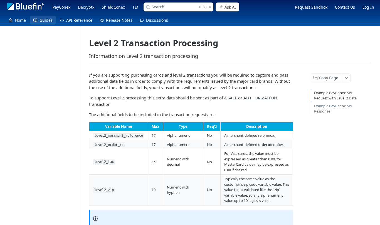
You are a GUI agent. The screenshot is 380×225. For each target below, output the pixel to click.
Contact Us (345, 7)
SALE (232, 98)
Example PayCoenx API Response (333, 108)
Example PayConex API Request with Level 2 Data (335, 95)
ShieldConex (113, 7)
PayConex (61, 7)
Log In (368, 7)
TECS (137, 7)
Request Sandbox (311, 7)
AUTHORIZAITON (260, 98)
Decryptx (86, 7)
